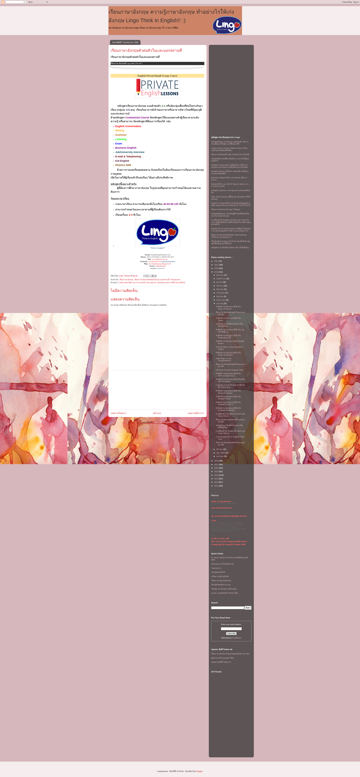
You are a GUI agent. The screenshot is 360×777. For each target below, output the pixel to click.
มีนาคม (219, 449)
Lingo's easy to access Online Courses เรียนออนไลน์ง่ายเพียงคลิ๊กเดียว (229, 149)
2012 (216, 482)
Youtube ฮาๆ (216, 568)
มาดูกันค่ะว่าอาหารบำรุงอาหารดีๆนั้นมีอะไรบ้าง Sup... (230, 386)
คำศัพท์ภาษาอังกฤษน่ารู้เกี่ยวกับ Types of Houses (228, 308)
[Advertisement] (157, 389)
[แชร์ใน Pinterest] (155, 275)
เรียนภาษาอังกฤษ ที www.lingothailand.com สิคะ (230, 654)
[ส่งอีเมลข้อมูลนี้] (144, 275)
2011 (216, 486)
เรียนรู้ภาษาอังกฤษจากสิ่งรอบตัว (224, 589)
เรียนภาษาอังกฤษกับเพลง (221, 581)
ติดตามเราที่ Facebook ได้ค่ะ (222, 658)
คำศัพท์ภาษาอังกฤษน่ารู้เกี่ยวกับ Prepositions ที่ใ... (228, 336)
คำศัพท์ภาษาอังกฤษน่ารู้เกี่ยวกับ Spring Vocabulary (228, 392)
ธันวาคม (220, 275)
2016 (216, 468)
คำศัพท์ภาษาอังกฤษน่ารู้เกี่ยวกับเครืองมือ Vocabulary (230, 380)
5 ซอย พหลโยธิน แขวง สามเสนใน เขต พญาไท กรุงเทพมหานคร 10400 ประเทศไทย (151, 282)
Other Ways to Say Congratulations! (223, 359)
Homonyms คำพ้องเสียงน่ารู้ (222, 564)
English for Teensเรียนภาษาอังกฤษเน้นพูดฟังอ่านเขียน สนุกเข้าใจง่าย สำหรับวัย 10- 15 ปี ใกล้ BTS (231, 204)
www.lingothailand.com (159, 259)
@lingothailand (160, 266)
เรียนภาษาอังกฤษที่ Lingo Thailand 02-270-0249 (230, 154)
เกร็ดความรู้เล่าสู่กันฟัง (220, 576)
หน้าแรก (157, 413)
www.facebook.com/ (154, 262)
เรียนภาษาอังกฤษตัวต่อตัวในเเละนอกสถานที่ (146, 50)
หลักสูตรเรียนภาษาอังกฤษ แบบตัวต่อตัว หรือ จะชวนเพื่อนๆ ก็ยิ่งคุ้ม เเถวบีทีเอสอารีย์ (230, 143)
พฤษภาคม (220, 300)
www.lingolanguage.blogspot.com (159, 264)
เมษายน (219, 303)
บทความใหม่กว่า (119, 413)
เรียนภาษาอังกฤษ (126, 280)
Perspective (175, 280)
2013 (216, 479)
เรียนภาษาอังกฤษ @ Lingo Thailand (225, 209)
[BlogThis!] (147, 275)
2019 (216, 272)
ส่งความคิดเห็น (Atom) (163, 422)
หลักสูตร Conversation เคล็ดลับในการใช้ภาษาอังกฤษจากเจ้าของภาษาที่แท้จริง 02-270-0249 (229, 166)
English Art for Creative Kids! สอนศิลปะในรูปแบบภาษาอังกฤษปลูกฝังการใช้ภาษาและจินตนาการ (231, 230)
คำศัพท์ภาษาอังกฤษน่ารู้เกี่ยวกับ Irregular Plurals (228, 398)
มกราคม (220, 456)
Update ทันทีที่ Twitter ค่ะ (221, 662)
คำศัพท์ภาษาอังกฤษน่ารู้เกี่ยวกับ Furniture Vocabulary (228, 409)
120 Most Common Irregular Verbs (230, 370)
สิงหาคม (220, 289)
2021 (216, 265)
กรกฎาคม (220, 293)
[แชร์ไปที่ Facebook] (152, 275)
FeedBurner (236, 638)
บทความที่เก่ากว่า (196, 413)
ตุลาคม (219, 282)
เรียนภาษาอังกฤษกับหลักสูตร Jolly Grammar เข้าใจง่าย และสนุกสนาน (229, 236)
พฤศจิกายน (221, 279)
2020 (216, 268)
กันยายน (220, 286)
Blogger (199, 771)
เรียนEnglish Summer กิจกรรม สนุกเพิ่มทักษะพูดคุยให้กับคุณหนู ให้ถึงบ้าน (230, 242)
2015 (216, 471)
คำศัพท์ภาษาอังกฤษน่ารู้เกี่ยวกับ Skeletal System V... (228, 403)
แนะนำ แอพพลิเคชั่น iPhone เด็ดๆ (224, 593)
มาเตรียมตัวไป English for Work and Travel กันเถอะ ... (230, 415)
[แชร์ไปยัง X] (150, 275)
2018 (216, 461)
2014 (216, 475)
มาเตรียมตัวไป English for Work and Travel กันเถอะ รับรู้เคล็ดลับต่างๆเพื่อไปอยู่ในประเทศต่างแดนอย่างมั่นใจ (231, 222)
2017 (216, 464)
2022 (216, 261)
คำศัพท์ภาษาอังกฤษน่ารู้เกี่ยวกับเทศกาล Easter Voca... (228, 374)
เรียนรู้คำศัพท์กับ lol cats (221, 585)
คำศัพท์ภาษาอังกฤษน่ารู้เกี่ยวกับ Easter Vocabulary (228, 354)
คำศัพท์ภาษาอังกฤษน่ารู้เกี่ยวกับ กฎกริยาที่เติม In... (230, 331)
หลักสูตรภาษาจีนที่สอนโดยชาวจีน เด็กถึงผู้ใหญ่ (230, 247)
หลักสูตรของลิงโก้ (218, 572)
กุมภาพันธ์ (220, 453)
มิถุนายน (220, 296)
